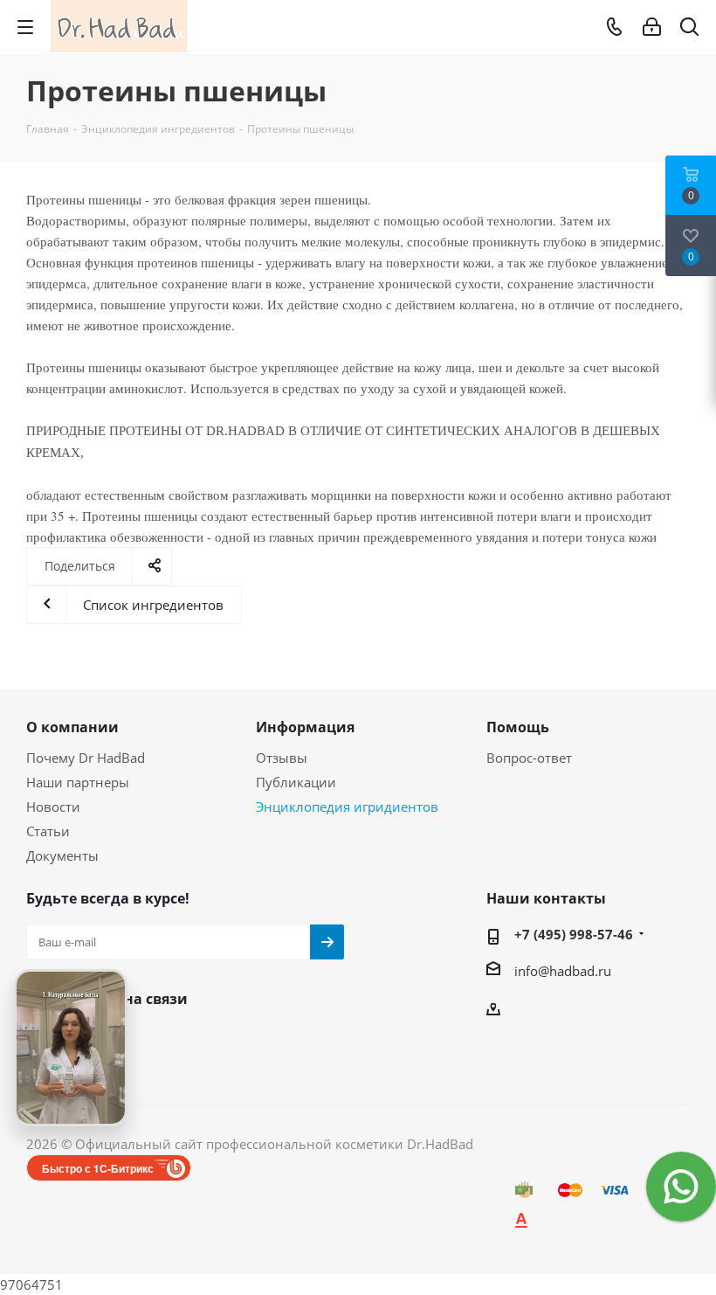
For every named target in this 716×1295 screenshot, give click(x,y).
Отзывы (281, 757)
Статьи (48, 831)
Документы (62, 855)
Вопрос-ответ (529, 757)
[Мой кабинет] (652, 27)
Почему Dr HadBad (85, 757)
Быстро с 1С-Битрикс (98, 1168)
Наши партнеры (77, 782)
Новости (53, 806)
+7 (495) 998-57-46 (573, 934)
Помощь (517, 727)
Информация (305, 727)
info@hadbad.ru (562, 971)
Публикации (296, 782)
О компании (72, 727)
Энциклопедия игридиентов (347, 806)
